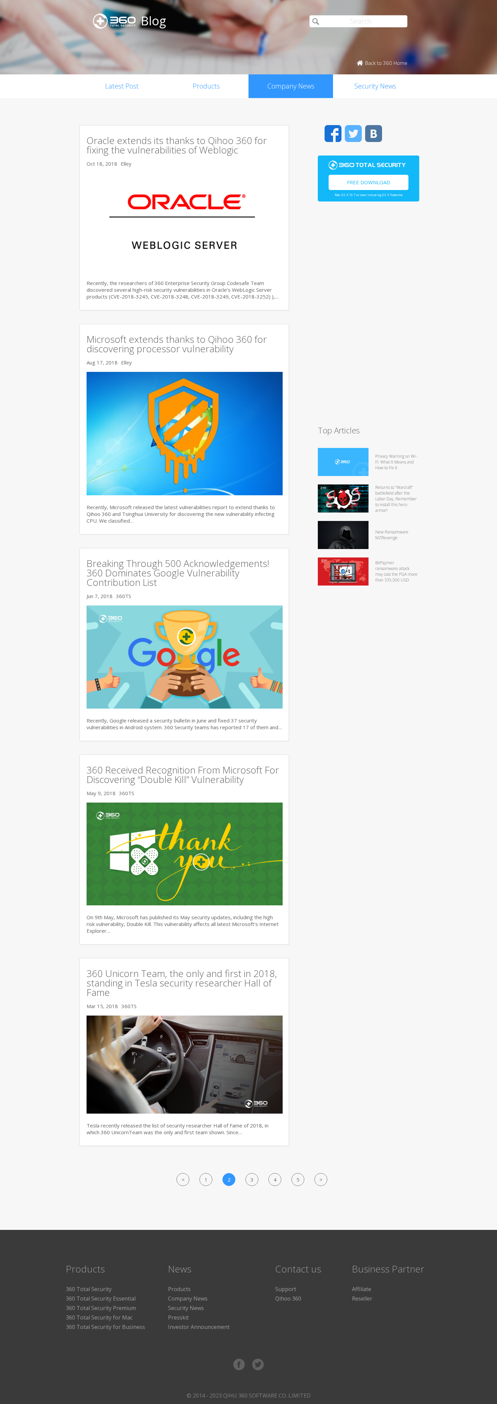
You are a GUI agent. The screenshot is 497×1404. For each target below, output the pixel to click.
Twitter (353, 133)
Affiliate (361, 1289)
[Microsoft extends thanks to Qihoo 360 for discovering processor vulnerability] (185, 493)
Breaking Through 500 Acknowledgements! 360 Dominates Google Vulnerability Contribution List (178, 573)
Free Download (368, 182)
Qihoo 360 (288, 1298)
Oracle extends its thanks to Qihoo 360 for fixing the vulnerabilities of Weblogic (177, 145)
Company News (290, 86)
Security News (375, 86)
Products (206, 86)
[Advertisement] (368, 316)
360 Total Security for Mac (99, 1317)
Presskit (178, 1317)
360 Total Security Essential (101, 1298)
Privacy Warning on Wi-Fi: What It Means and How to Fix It (396, 462)
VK (373, 133)
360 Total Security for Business (105, 1327)
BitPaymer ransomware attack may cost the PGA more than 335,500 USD (396, 571)
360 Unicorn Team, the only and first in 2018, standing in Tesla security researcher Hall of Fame (182, 983)
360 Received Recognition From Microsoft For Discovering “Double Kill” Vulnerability (183, 774)
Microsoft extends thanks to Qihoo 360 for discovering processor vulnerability (177, 344)
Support (285, 1289)
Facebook (333, 133)
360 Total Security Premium (101, 1308)
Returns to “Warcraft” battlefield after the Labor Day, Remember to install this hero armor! (396, 498)
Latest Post (122, 86)
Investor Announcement (199, 1327)
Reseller (362, 1298)
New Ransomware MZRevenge (391, 535)
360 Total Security (89, 1289)
